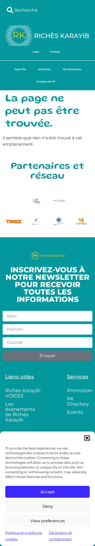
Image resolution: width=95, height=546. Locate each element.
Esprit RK (20, 69)
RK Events (44, 69)
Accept (47, 491)
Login (35, 51)
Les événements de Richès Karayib (20, 412)
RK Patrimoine (72, 69)
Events (75, 412)
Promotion (79, 390)
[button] (87, 438)
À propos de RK (45, 81)
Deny (47, 506)
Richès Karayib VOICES (22, 393)
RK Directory (78, 401)
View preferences (47, 520)
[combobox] (47, 10)
